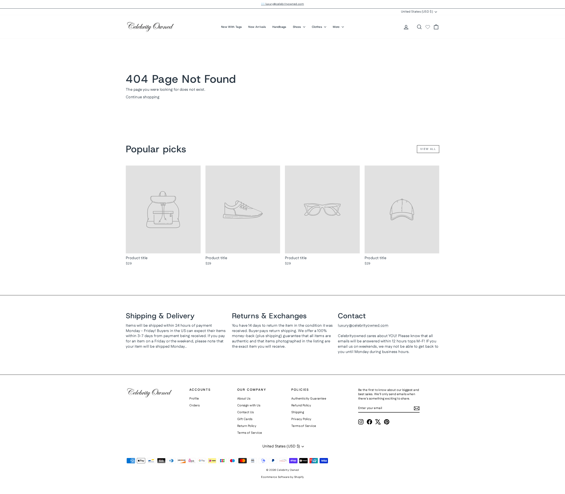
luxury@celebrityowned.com (363, 325)
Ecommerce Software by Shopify (282, 477)
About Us (243, 398)
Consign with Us (248, 405)
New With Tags (231, 27)
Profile (194, 398)
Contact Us (245, 412)
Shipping (297, 412)
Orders (194, 405)
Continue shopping (142, 97)
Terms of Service (249, 433)
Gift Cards (244, 419)
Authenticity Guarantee (308, 398)
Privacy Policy (301, 419)
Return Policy (246, 426)
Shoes (297, 27)
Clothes (317, 27)
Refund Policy (301, 405)
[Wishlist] (427, 27)
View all (428, 149)
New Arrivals (257, 27)
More (337, 27)
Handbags (279, 27)
